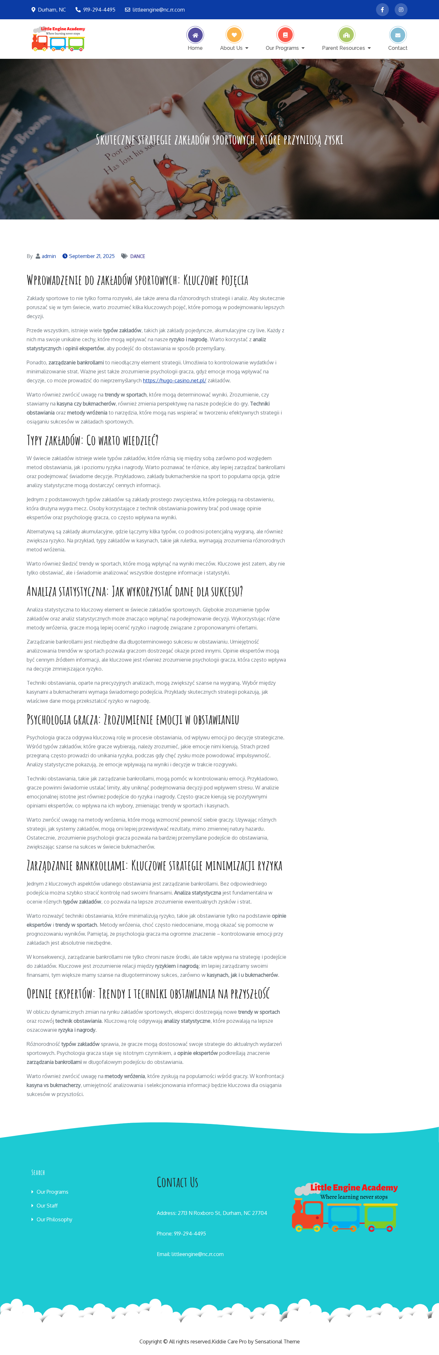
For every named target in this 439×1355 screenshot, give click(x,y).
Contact (398, 48)
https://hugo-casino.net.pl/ (174, 380)
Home (195, 48)
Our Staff (47, 1205)
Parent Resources (343, 48)
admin (49, 256)
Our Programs (282, 48)
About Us (231, 48)
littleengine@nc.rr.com (159, 9)
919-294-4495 (99, 9)
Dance (137, 256)
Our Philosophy (54, 1219)
